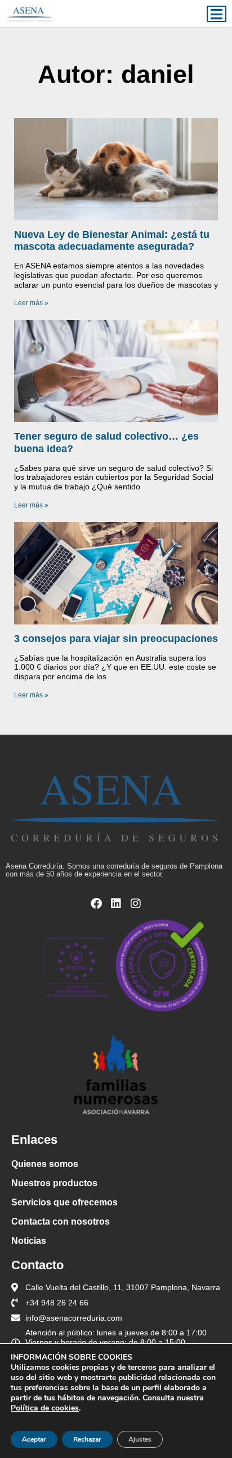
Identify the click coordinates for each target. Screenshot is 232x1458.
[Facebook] (96, 903)
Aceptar (34, 1439)
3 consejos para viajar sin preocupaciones (116, 638)
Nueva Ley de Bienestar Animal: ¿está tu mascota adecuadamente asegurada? (111, 241)
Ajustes (139, 1439)
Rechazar (87, 1439)
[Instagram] (135, 903)
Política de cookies (45, 1408)
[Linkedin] (116, 903)
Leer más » (31, 303)
